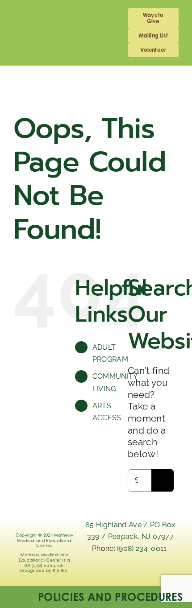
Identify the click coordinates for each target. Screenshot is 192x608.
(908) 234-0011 (143, 548)
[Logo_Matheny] (96, 79)
